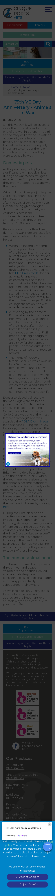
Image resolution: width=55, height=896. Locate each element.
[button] (47, 846)
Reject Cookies (29, 884)
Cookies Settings (27, 871)
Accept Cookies (29, 876)
